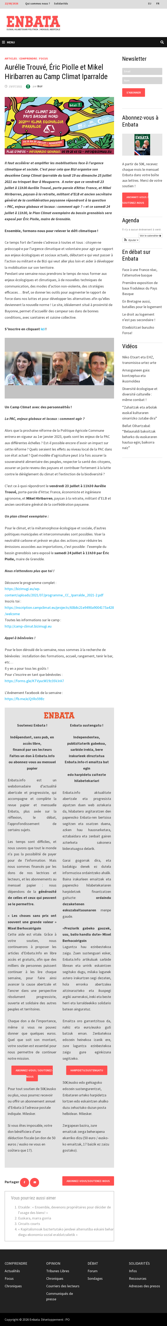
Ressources (137, 1278)
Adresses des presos (144, 1286)
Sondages (95, 1278)
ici (43, 329)
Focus (43, 58)
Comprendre (28, 58)
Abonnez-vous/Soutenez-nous (88, 1181)
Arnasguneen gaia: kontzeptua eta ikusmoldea (136, 375)
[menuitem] (150, 3)
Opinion (53, 1263)
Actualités (12, 1271)
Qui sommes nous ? (37, 3)
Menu (11, 42)
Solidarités (61, 3)
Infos (133, 1271)
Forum (93, 1271)
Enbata (35, 1319)
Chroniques (13, 1286)
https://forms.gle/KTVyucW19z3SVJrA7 (34, 680)
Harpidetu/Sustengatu (86, 1070)
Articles (11, 58)
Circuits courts (29, 1223)
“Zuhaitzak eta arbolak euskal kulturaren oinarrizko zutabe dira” (139, 413)
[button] (131, 240)
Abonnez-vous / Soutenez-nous (34, 1073)
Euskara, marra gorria (34, 1218)
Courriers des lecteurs (62, 1286)
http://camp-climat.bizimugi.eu (28, 626)
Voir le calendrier (149, 235)
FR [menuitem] (157, 3)
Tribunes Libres (57, 1271)
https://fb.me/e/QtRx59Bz (24, 698)
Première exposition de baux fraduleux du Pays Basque (140, 288)
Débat (93, 1263)
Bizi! (39, 86)
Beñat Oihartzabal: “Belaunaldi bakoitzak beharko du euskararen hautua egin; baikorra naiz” (139, 436)
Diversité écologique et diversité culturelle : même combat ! (139, 394)
